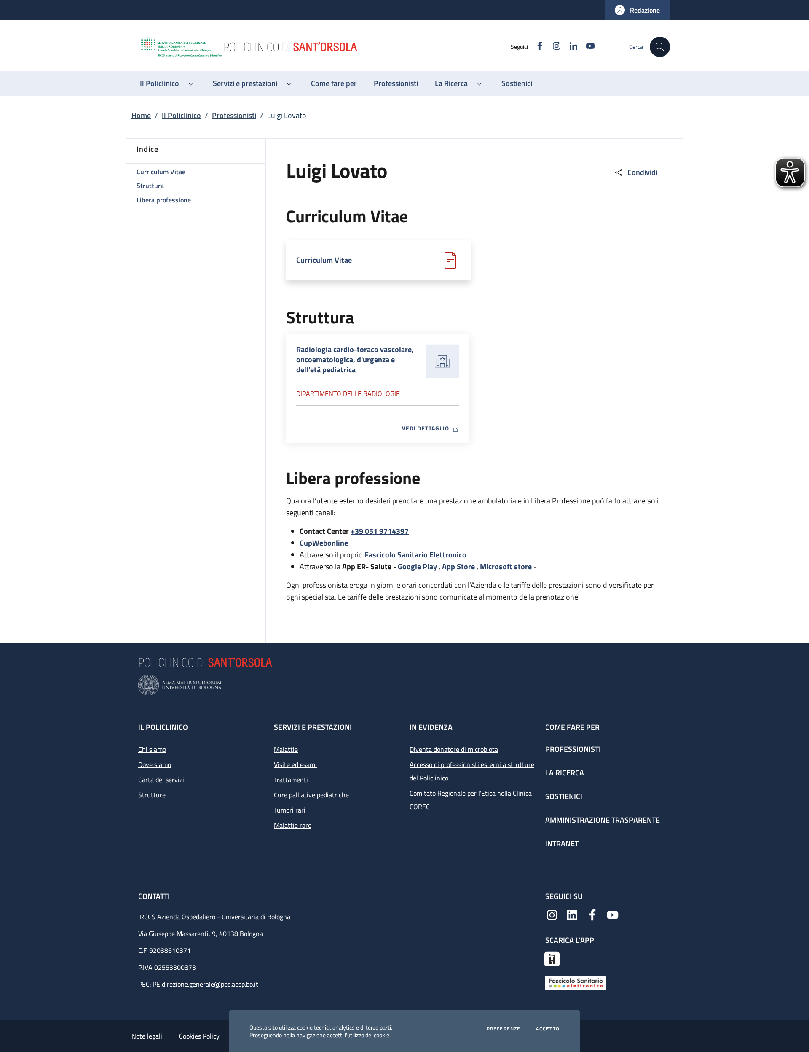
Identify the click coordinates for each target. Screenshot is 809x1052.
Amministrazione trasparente (602, 820)
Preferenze (504, 1028)
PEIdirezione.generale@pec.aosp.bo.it (205, 984)
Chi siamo (152, 749)
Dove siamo (154, 764)
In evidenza (431, 727)
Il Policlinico (181, 115)
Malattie (286, 749)
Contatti (154, 896)
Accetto (548, 1028)
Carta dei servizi (161, 780)
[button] (637, 10)
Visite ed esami (295, 764)
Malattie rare (292, 825)
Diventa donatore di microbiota (454, 749)
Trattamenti (291, 780)
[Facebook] (592, 914)
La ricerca (564, 772)
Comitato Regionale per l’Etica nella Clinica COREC (471, 800)
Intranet (562, 843)
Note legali (146, 1036)
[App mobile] (552, 958)
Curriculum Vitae (324, 260)
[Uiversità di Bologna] (404, 685)
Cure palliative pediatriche (311, 795)
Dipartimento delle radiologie (348, 393)
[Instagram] (552, 914)
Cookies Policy (199, 1036)
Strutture (152, 795)
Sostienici (563, 796)
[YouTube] (612, 914)
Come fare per (572, 727)
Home (141, 115)
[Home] (325, 47)
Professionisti (234, 115)
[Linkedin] (572, 914)
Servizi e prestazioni (313, 727)
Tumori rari (289, 810)
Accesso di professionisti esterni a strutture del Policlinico (472, 771)
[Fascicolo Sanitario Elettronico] (575, 982)
